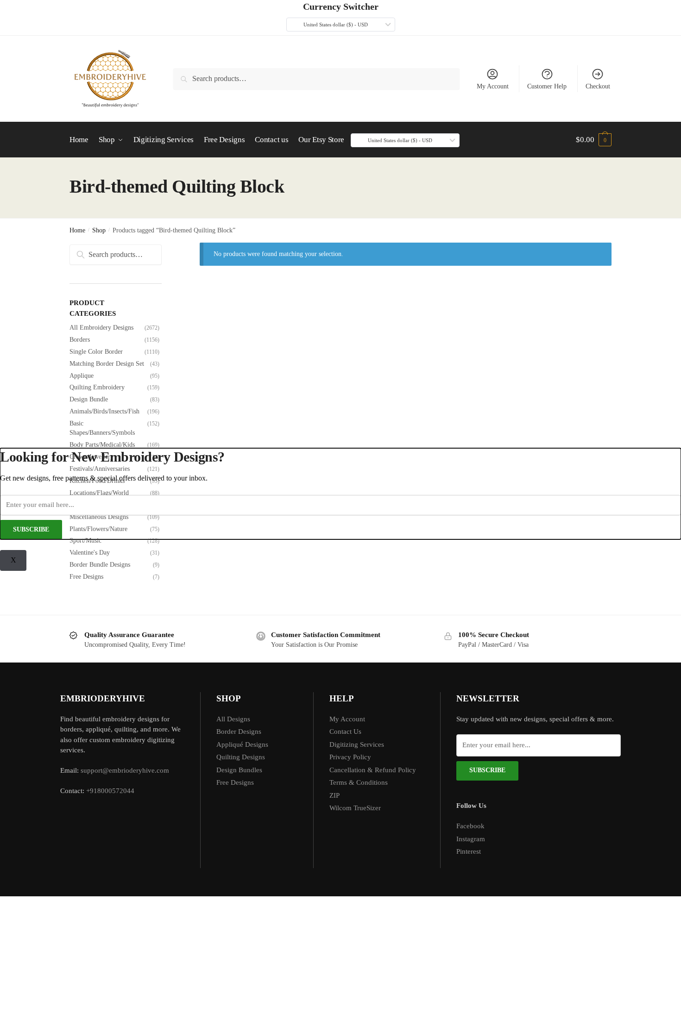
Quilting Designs (240, 757)
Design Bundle (88, 399)
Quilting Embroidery (97, 387)
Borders (79, 339)
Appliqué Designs (242, 744)
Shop (99, 230)
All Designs (233, 719)
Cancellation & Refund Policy (372, 770)
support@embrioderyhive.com (124, 770)
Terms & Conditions (358, 782)
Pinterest (468, 851)
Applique (81, 375)
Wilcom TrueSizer (355, 808)
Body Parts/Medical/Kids (102, 444)
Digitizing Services (356, 744)
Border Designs (238, 731)
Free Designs (86, 576)
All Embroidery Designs (101, 327)
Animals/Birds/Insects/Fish (104, 411)
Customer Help (547, 86)
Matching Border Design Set (106, 363)
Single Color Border (96, 351)
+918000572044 (110, 790)
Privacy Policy (350, 757)
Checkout (598, 86)
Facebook (470, 826)
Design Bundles (239, 770)
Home (77, 230)
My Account (493, 86)
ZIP (334, 795)
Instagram (470, 839)
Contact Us (345, 731)
